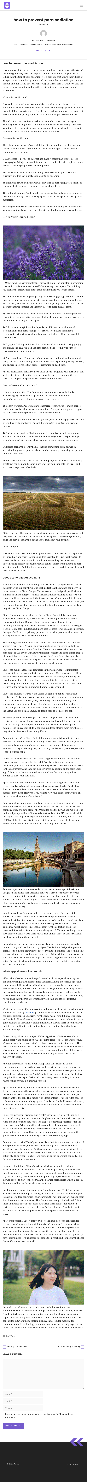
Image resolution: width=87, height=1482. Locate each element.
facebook (29, 1012)
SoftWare (11, 1336)
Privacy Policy (72, 1464)
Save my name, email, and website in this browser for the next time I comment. (39, 1416)
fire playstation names (17, 1346)
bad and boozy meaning (69, 1346)
